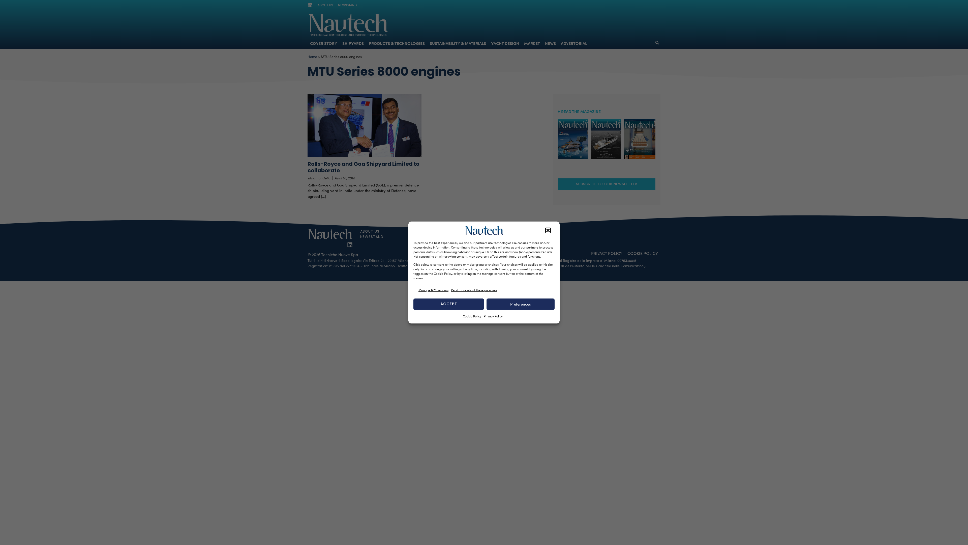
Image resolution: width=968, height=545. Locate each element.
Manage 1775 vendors (433, 290)
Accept (448, 304)
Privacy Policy (493, 316)
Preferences (520, 304)
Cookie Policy (472, 316)
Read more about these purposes (474, 290)
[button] (548, 230)
